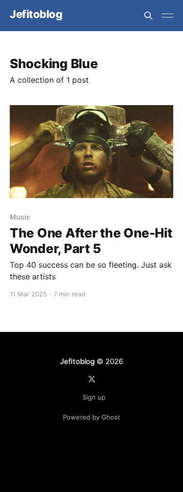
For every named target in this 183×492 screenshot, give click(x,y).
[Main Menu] (167, 15)
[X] (92, 379)
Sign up (93, 397)
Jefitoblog (36, 14)
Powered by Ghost (91, 417)
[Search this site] (148, 15)
